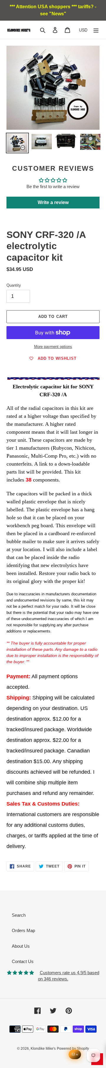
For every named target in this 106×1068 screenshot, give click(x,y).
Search (19, 915)
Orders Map (23, 930)
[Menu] (96, 30)
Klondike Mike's (43, 1048)
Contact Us (23, 961)
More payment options (53, 346)
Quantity (13, 285)
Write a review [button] (53, 202)
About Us (21, 946)
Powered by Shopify (73, 1048)
